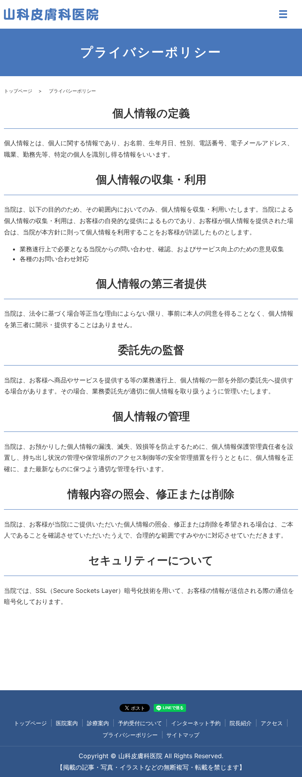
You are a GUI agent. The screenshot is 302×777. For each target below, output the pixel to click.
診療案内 (98, 723)
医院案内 (67, 723)
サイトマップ (182, 734)
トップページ (18, 91)
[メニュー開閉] (283, 14)
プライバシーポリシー (130, 734)
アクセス (272, 723)
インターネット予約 (196, 723)
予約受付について (140, 723)
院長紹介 (241, 723)
